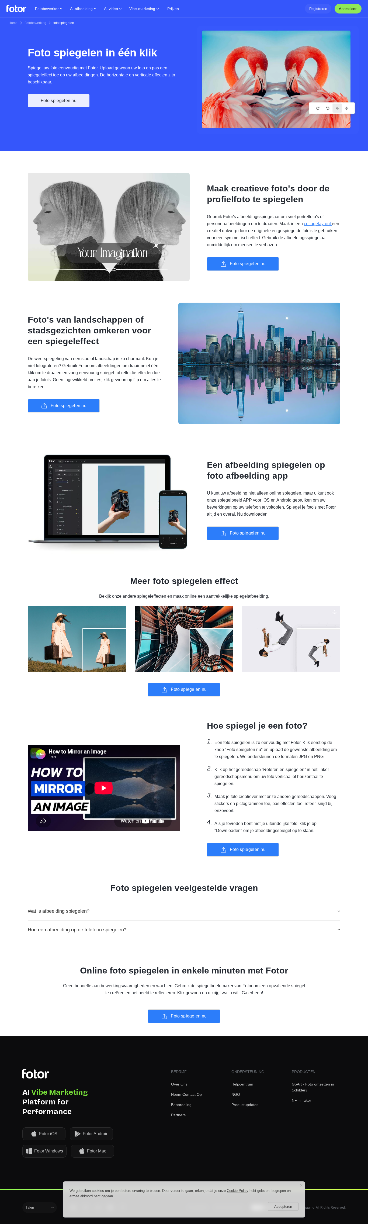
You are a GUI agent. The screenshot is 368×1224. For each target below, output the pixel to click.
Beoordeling (181, 1105)
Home (13, 23)
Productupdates (244, 1105)
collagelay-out (318, 223)
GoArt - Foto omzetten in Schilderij (313, 1087)
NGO (235, 1094)
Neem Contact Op (186, 1094)
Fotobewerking (35, 23)
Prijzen (173, 8)
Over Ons (179, 1084)
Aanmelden (348, 9)
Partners (178, 1115)
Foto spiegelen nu (59, 100)
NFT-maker (301, 1100)
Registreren (318, 9)
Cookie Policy (237, 1191)
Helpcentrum (242, 1084)
